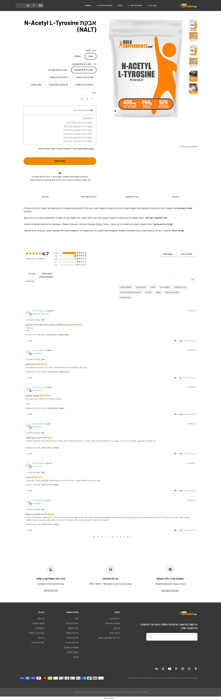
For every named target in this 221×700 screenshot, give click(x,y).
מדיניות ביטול (73, 638)
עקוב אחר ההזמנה (36, 633)
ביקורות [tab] (49, 273)
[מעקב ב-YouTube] (169, 668)
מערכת (148, 292)
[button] (181, 341)
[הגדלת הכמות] (82, 99)
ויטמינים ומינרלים (112, 623)
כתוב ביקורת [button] (185, 254)
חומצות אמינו (126, 287)
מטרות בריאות (136, 5)
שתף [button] (28, 341)
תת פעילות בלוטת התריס (131, 292)
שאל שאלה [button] (167, 254)
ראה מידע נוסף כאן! (170, 590)
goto (158, 292)
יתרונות (175, 197)
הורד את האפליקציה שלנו (109, 638)
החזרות (41, 638)
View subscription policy (83, 149)
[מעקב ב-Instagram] (182, 668)
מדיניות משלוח (72, 633)
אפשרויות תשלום (71, 647)
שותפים (88, 5)
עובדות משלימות (89, 197)
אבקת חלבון (114, 633)
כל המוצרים (115, 618)
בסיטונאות (39, 628)
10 (94, 537)
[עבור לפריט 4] (193, 89)
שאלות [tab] (32, 273)
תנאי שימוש (74, 628)
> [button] (89, 537)
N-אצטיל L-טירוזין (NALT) (55, 408)
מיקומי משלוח (73, 652)
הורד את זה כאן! (51, 590)
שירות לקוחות (179, 287)
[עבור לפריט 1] (193, 25)
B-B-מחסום (141, 287)
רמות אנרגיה (126, 297)
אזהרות (45, 197)
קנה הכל (153, 5)
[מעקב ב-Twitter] (189, 668)
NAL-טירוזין (165, 287)
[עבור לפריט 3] (193, 76)
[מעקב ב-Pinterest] (176, 668)
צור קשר (40, 618)
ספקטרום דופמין (172, 292)
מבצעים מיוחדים (105, 5)
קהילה (120, 5)
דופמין (152, 287)
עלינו (77, 618)
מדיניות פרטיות (72, 623)
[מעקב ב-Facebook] (195, 668)
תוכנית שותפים (37, 643)
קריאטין (116, 628)
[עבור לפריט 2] (193, 38)
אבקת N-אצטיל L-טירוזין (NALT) (58, 335)
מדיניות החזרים (72, 643)
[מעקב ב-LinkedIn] (156, 668)
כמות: (93, 93)
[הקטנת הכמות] (92, 99)
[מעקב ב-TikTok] (163, 668)
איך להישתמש (132, 197)
